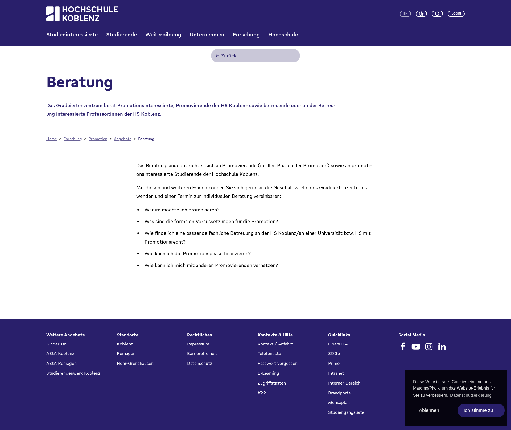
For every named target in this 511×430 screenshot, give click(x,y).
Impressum (198, 344)
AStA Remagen (61, 363)
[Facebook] (402, 346)
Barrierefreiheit (202, 353)
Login (456, 13)
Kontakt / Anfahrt (275, 344)
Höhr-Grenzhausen (135, 363)
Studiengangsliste (346, 412)
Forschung (246, 34)
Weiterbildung (163, 34)
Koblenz (125, 344)
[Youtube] (415, 346)
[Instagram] (429, 346)
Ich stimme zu (478, 410)
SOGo (334, 353)
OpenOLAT (339, 344)
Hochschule (283, 34)
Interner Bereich (344, 383)
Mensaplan (339, 402)
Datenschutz (199, 363)
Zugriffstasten (272, 383)
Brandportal (340, 393)
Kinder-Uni (57, 344)
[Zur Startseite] (82, 13)
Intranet (336, 373)
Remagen (126, 353)
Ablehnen (429, 410)
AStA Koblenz (60, 353)
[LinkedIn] (442, 346)
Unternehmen (207, 34)
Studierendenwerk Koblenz (73, 373)
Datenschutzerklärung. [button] (471, 395)
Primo (334, 363)
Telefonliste (269, 353)
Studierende (121, 34)
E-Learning (268, 373)
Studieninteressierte (72, 34)
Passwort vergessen (278, 363)
